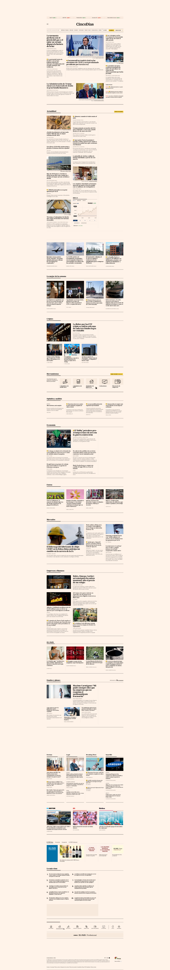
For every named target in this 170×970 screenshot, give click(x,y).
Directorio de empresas (116, 387)
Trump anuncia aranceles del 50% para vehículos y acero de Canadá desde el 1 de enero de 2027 (84, 130)
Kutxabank (120, 680)
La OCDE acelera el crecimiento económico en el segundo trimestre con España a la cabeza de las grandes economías (75, 260)
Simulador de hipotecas (90, 387)
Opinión (100, 30)
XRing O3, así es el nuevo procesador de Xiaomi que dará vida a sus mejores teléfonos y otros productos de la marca (114, 786)
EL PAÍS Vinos (50, 842)
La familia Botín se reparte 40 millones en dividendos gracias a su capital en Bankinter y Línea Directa (113, 260)
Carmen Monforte (50, 48)
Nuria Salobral (109, 552)
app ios (113, 928)
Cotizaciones (81, 30)
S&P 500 (64, 17)
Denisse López (68, 266)
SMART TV (107, 793)
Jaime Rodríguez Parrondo (52, 222)
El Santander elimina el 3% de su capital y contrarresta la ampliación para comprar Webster (95, 260)
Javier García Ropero (51, 69)
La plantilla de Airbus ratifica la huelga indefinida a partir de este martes (84, 158)
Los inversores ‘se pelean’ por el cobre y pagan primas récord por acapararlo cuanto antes (113, 548)
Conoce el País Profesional (85, 935)
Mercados (71, 30)
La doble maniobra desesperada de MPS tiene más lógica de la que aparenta (94, 781)
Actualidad (52, 111)
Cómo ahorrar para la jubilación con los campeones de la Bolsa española (53, 709)
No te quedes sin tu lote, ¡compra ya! (117, 855)
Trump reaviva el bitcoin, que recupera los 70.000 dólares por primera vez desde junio (53, 358)
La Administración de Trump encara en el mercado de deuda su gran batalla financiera (60, 86)
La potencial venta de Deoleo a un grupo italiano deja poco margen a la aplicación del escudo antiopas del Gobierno (55, 63)
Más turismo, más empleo (54, 405)
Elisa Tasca (49, 137)
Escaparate (64, 842)
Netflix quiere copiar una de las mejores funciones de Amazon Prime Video (113, 796)
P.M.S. (67, 307)
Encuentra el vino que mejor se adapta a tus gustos (91, 855)
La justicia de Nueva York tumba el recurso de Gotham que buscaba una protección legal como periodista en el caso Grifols (58, 623)
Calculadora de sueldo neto (64, 387)
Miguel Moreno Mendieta (77, 698)
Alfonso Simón (108, 266)
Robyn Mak (49, 193)
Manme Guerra (49, 778)
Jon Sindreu (88, 790)
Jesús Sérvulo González (77, 437)
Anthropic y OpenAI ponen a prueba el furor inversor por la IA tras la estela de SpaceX (93, 544)
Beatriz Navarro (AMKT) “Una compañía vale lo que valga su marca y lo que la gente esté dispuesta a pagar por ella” (55, 783)
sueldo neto (68, 928)
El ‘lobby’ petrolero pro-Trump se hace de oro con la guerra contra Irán (85, 433)
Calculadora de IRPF (77, 387)
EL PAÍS (104, 30)
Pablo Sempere (108, 42)
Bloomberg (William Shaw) (111, 308)
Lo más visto (52, 868)
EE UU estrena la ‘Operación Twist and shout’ (95, 788)
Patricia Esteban (69, 787)
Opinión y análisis (54, 399)
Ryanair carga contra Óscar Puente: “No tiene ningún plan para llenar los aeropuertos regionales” (55, 260)
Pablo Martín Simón (50, 180)
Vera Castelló (49, 713)
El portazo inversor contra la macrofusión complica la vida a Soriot (114, 92)
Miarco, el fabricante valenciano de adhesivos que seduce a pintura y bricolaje (114, 502)
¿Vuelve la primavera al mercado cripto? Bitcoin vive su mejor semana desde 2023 (58, 134)
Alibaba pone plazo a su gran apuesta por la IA (114, 87)
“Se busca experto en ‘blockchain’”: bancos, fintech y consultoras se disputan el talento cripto (89, 358)
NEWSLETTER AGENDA (119, 111)
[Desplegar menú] (48, 24)
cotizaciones (103, 928)
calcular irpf (51, 928)
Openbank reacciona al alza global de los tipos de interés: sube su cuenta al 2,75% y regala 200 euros (74, 302)
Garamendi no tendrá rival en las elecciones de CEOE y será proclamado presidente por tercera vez (82, 63)
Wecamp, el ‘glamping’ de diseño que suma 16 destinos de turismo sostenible (58, 218)
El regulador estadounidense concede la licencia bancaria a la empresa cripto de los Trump (71, 359)
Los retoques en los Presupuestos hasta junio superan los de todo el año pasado (114, 38)
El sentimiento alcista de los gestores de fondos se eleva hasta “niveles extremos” (89, 709)
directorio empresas (95, 928)
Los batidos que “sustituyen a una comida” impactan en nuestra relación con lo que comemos (55, 663)
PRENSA (67, 790)
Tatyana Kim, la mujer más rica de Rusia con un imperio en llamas (114, 406)
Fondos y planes (87, 30)
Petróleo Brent (79, 17)
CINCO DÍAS (49, 150)
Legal (68, 755)
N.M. (50, 627)
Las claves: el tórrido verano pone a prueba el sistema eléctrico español (114, 96)
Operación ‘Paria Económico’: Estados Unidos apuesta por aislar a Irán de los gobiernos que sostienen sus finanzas (85, 142)
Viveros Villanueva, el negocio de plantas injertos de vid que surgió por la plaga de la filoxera (55, 503)
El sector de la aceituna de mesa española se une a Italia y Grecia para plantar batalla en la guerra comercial (59, 875)
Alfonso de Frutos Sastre (111, 780)
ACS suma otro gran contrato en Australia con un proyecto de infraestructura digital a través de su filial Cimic (84, 595)
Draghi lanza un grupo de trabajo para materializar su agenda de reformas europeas (57, 465)
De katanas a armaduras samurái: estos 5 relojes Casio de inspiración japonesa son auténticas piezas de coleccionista (59, 881)
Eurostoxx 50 (94, 17)
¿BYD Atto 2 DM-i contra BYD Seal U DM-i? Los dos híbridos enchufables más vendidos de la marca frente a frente (58, 828)
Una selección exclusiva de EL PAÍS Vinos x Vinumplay (69, 861)
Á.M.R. (48, 627)
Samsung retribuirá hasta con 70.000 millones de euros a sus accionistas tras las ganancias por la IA (114, 538)
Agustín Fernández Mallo (71, 665)
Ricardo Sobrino (50, 308)
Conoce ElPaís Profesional (116, 374)
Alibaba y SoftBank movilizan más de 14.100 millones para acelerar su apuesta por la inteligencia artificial (59, 609)
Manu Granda (114, 75)
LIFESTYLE (107, 772)
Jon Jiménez (75, 599)
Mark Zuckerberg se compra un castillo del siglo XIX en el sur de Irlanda (83, 467)
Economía (76, 30)
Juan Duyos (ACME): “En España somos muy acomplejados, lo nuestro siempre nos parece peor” (54, 775)
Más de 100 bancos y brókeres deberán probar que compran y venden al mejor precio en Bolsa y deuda (58, 176)
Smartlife (109, 755)
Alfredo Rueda (49, 831)
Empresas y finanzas (65, 30)
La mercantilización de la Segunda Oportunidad (94, 405)
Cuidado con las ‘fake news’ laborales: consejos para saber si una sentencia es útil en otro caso (75, 793)
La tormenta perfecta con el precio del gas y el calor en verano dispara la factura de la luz (55, 41)
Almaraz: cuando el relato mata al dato (85, 117)
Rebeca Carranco (89, 667)
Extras (49, 485)
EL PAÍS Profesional (73, 842)
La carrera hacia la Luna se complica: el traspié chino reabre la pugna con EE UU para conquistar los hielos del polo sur (114, 664)
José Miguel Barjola (70, 796)
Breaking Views (91, 755)
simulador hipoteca (59, 928)
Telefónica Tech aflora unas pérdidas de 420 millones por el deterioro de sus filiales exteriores (58, 887)
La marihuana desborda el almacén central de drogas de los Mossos (94, 663)
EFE (86, 531)
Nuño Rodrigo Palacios (51, 90)
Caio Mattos (88, 548)
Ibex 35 (51, 17)
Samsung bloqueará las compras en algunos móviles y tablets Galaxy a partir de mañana (114, 776)
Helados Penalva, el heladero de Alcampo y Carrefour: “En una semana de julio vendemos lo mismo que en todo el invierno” (75, 503)
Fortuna (49, 755)
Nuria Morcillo (109, 75)
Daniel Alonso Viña (70, 509)
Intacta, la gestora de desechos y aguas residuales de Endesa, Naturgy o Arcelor (94, 503)
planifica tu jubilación (77, 928)
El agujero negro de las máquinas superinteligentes (74, 662)
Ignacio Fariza (85, 437)
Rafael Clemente (109, 670)
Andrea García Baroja (51, 795)
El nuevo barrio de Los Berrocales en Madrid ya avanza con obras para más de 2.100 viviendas (94, 302)
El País (74, 470)
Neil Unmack (88, 784)
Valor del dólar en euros (111, 17)
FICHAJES (68, 772)
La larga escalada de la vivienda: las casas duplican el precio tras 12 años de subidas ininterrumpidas (59, 452)
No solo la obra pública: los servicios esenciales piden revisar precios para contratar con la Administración (84, 452)
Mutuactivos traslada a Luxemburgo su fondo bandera (70, 718)
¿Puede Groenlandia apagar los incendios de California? (110, 827)
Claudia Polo (49, 668)
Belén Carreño (49, 469)
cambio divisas (86, 928)
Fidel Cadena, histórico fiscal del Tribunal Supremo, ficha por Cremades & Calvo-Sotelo (74, 775)
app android (119, 928)
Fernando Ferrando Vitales (78, 120)
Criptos (50, 319)
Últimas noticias (95, 30)
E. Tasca (48, 362)
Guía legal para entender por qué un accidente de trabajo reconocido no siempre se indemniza (75, 784)
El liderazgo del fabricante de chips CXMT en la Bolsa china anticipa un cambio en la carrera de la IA (63, 549)
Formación (57, 842)
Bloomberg (49, 553)
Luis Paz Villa (108, 506)
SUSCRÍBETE (111, 30)
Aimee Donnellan (69, 413)
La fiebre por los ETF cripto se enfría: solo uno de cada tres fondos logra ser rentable (84, 327)
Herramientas (53, 374)
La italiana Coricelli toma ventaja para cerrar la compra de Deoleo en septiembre (84, 624)
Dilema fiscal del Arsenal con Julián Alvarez (83, 827)
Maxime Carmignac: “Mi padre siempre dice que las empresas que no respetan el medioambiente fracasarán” (84, 691)
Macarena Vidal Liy (76, 133)
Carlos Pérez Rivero (61, 222)
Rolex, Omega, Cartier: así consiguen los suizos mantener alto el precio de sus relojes (84, 579)
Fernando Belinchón (50, 266)
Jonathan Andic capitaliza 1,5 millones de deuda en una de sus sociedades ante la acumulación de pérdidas (84, 887)
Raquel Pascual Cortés (70, 66)
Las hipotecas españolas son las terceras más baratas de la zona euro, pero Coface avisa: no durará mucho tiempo (55, 302)
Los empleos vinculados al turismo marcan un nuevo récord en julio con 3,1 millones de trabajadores (84, 185)
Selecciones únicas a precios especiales (103, 855)
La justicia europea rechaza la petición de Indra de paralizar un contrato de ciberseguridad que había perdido (114, 69)
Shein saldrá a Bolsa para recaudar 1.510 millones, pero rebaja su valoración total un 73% (94, 527)
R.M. (106, 542)
